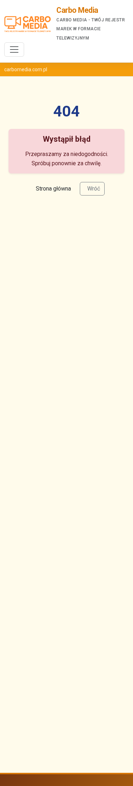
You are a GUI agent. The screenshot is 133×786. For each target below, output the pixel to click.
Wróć (93, 188)
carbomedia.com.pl (25, 69)
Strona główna (53, 188)
